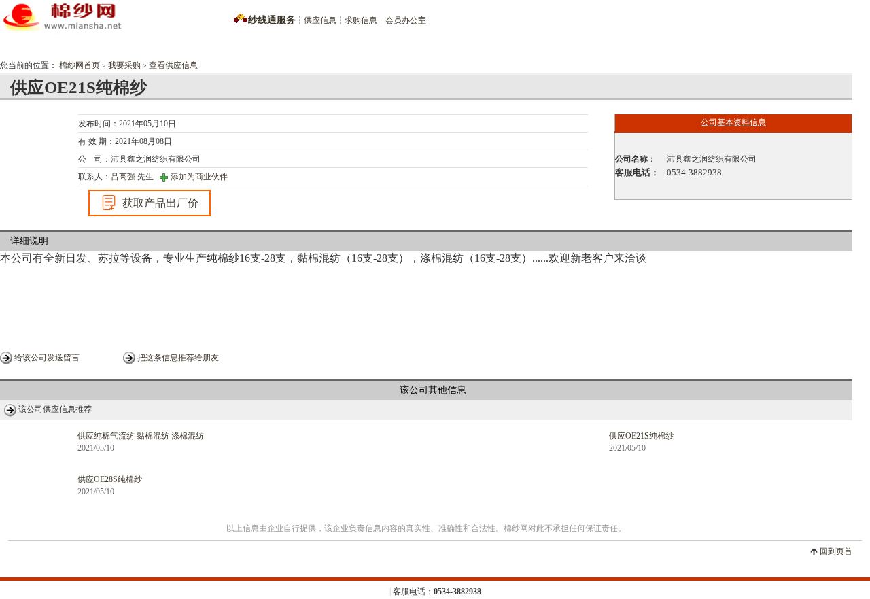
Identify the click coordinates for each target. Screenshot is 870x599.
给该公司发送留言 (47, 357)
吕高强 (123, 177)
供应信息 (320, 20)
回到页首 (836, 551)
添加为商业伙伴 (199, 177)
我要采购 (124, 65)
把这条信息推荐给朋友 (178, 357)
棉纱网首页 (79, 65)
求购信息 (361, 20)
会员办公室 (405, 20)
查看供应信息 (173, 65)
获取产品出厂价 (160, 203)
